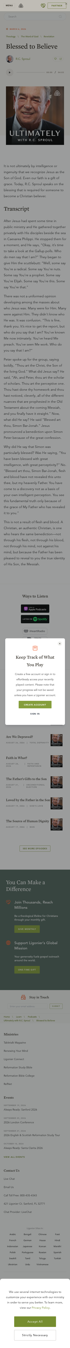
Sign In (35, 713)
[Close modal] (59, 643)
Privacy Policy (41, 1308)
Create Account (35, 704)
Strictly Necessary (35, 1335)
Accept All (35, 1322)
